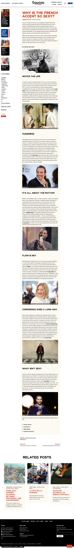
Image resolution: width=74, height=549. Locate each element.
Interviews (4, 98)
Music (3, 90)
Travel (3, 94)
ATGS (40, 543)
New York (23, 525)
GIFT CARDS (39, 521)
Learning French (28, 438)
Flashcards (25, 521)
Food (3, 87)
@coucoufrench (6, 533)
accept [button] (21, 546)
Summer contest (56, 2)
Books (33, 521)
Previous (3, 488)
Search (3, 110)
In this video (35, 155)
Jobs (46, 521)
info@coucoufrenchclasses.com (27, 535)
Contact (20, 543)
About (60, 4)
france (24, 439)
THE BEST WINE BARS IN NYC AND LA (51, 445)
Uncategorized (5, 103)
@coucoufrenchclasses (8, 528)
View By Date (5, 106)
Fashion (4, 89)
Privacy (24, 543)
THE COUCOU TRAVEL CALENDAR (28, 445)
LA (1, 101)
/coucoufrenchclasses (8, 531)
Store (54, 4)
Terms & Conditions (31, 543)
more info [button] (16, 546)
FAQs (51, 521)
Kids (2, 96)
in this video (50, 271)
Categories (5, 74)
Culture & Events (17, 3)
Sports (4, 92)
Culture (3, 81)
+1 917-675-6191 (23, 536)
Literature (5, 85)
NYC (2, 99)
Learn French (5, 3)
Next (71, 488)
